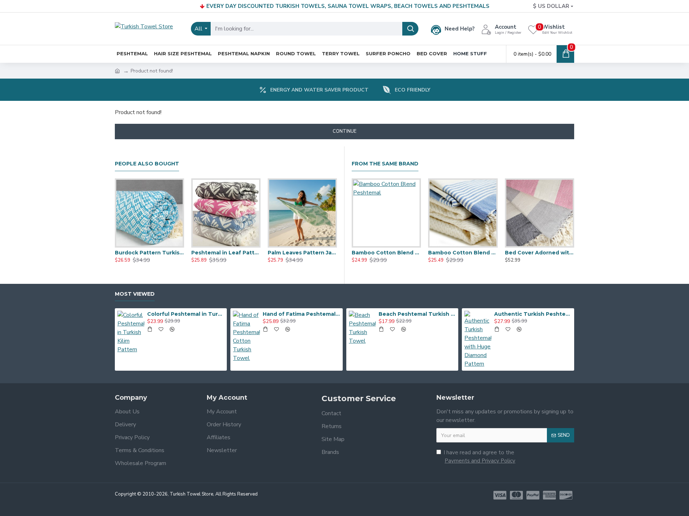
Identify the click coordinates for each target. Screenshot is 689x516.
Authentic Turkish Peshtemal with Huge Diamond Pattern (533, 314)
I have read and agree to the (479, 456)
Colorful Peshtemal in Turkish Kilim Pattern (186, 314)
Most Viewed (135, 294)
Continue (344, 131)
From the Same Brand (385, 164)
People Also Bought (147, 164)
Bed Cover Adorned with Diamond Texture (539, 252)
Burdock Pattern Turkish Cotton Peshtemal (149, 252)
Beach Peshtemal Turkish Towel (417, 314)
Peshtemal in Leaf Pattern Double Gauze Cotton (226, 252)
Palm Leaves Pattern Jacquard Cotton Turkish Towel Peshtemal (302, 252)
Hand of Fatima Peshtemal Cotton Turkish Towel (301, 314)
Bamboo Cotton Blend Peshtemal (386, 252)
